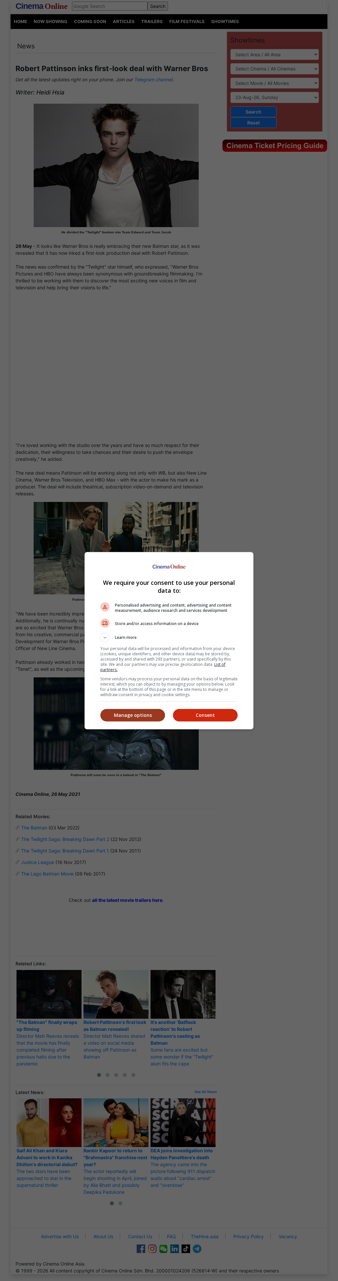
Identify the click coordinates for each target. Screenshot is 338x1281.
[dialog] (169, 640)
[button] (169, 637)
